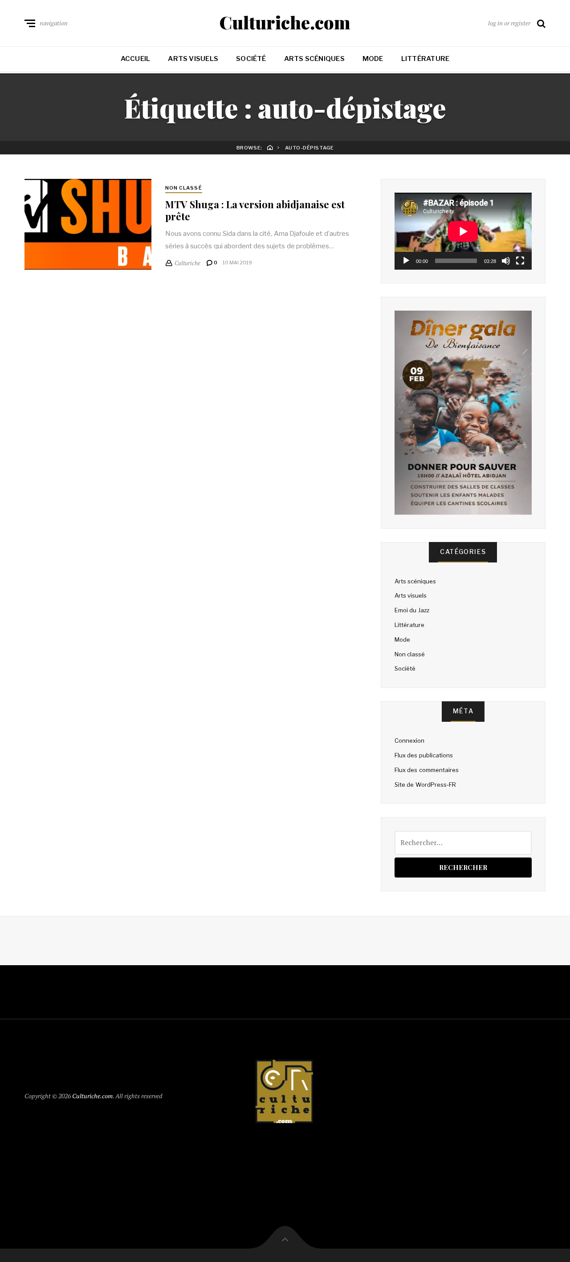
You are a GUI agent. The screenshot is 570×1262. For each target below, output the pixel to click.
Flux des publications (424, 755)
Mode (372, 59)
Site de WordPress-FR (425, 784)
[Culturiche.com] (285, 1094)
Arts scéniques (314, 59)
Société (251, 59)
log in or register (509, 23)
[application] (463, 231)
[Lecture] (406, 260)
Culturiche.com (285, 22)
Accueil (136, 59)
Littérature (425, 59)
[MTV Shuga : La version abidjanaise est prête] (87, 224)
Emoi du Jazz (412, 610)
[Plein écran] (520, 260)
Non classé (183, 188)
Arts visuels (193, 59)
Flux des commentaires (427, 769)
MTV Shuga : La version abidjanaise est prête (255, 210)
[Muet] (505, 260)
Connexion (409, 740)
